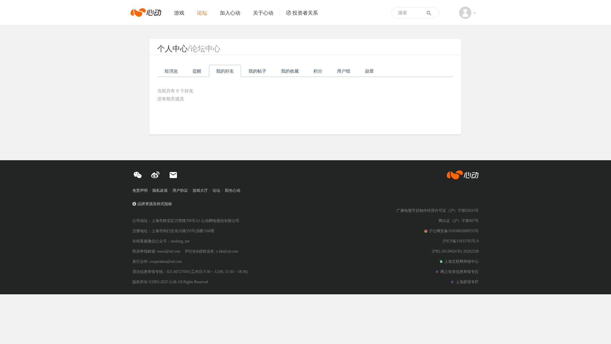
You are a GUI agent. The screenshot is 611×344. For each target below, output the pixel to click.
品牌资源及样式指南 (154, 204)
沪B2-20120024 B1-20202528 (455, 251)
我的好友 (225, 71)
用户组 (343, 71)
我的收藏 (290, 71)
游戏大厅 (200, 190)
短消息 (171, 71)
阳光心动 (232, 190)
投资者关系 (305, 12)
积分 (317, 71)
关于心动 (263, 12)
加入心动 (230, 12)
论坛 (202, 12)
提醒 (197, 71)
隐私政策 (160, 190)
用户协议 (180, 190)
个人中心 (172, 48)
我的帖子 (257, 71)
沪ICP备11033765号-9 (461, 241)
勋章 (369, 71)
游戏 (179, 12)
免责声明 (140, 190)
